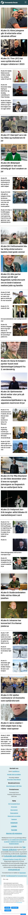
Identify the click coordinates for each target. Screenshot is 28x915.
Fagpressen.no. (19, 902)
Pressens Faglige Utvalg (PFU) (12, 859)
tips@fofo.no (15, 771)
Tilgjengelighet (14, 813)
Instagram (14, 823)
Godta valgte (14, 907)
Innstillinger (23, 914)
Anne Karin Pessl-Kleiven (14, 779)
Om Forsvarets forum (14, 804)
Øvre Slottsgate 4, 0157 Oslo (14, 786)
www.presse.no (14, 869)
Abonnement (14, 810)
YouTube (14, 830)
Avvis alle (7, 907)
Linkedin (14, 826)
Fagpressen (22, 872)
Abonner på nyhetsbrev (14, 833)
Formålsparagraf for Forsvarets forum (16, 876)
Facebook (14, 819)
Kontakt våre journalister (14, 774)
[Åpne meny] (25, 2)
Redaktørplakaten (14, 843)
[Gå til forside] (11, 2)
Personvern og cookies (14, 816)
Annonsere (14, 807)
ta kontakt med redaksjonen (15, 856)
